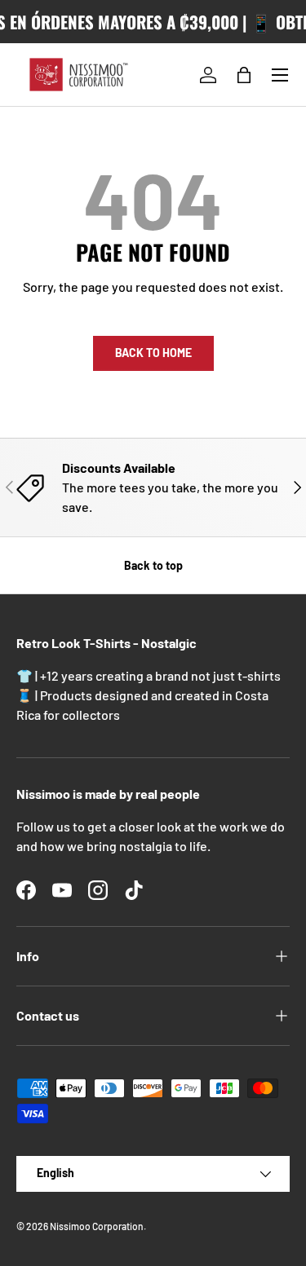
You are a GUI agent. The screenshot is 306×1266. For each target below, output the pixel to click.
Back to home (153, 353)
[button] (244, 75)
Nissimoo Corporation (97, 1226)
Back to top (153, 565)
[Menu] (280, 75)
